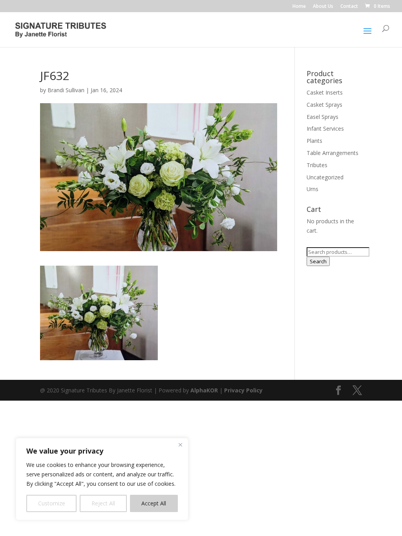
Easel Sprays (322, 116)
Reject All (103, 503)
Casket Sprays (324, 104)
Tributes (317, 165)
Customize (51, 503)
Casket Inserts (325, 92)
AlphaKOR (204, 390)
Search (318, 261)
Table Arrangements (332, 153)
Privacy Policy (243, 390)
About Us (323, 6)
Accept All (153, 503)
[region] (102, 479)
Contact (349, 6)
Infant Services (325, 128)
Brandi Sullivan (66, 90)
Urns (312, 189)
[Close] (180, 444)
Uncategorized (325, 177)
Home (299, 6)
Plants (314, 140)
